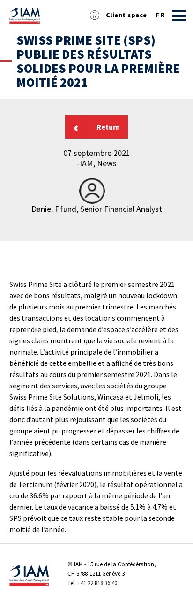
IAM (78, 564)
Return (108, 126)
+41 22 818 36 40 (97, 583)
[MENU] (179, 15)
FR (160, 15)
